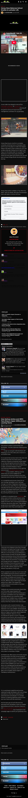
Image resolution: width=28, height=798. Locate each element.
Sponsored (8, 417)
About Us (6, 787)
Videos (24, 226)
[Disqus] (14, 270)
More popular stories (7, 339)
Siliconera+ (20, 785)
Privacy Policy (14, 789)
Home (5, 785)
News (2, 6)
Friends (6, 211)
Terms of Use (21, 787)
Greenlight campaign (7, 106)
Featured (3, 417)
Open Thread (12, 785)
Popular (10, 344)
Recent (6, 344)
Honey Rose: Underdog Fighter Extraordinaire (13, 226)
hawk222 (8, 358)
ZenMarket (21, 496)
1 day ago (7, 370)
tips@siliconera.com (16, 796)
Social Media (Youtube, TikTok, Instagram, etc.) (14, 215)
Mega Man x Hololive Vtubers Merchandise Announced (12, 355)
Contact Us (13, 787)
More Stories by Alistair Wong (14, 250)
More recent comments (6, 376)
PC (4, 6)
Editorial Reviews (8, 206)
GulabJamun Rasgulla (11, 348)
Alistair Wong (8, 12)
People (2, 344)
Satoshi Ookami (10, 366)
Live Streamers (7, 208)
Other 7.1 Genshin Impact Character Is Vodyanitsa (11, 362)
